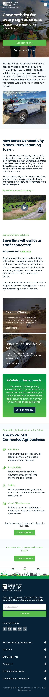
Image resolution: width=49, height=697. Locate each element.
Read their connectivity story (17, 190)
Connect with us (24, 42)
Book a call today (24, 409)
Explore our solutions (24, 50)
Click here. (25, 251)
